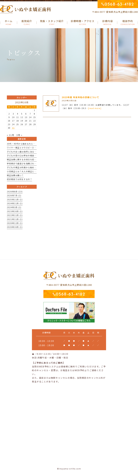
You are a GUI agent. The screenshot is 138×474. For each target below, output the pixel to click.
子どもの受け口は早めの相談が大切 (24, 155)
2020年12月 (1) (15, 223)
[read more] (94, 108)
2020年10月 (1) (15, 227)
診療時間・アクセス (82, 22)
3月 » (19, 135)
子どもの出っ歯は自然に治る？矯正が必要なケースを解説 (34, 151)
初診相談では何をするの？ (19, 179)
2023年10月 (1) (15, 211)
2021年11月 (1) (15, 219)
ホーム (9, 22)
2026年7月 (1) (14, 195)
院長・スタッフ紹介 (52, 22)
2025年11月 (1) (15, 199)
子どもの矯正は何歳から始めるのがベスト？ (28, 167)
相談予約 (128, 22)
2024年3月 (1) (14, 207)
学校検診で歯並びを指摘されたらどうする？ (28, 163)
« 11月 (10, 135)
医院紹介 (27, 22)
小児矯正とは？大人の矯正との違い (24, 171)
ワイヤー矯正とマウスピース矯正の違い (26, 147)
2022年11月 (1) (15, 215)
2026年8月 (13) (15, 191)
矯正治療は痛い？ (15, 175)
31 (13, 127)
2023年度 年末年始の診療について (80, 97)
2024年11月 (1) (15, 203)
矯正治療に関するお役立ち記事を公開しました (29, 159)
